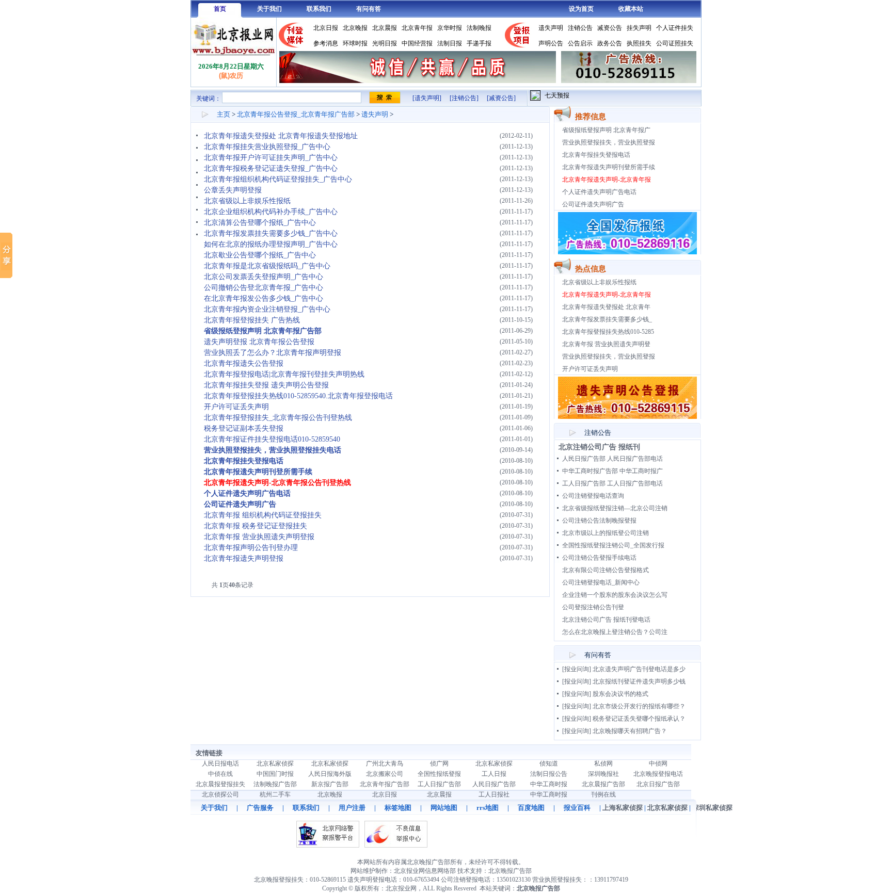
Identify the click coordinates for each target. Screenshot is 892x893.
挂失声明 (639, 27)
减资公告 (609, 27)
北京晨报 (384, 27)
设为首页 (581, 8)
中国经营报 (417, 43)
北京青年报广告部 (384, 784)
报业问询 (576, 669)
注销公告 (580, 27)
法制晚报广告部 (275, 784)
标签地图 (398, 807)
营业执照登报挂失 (557, 879)
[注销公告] (464, 98)
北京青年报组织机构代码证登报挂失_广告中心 (278, 179)
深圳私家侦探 (712, 807)
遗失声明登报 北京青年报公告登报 (259, 342)
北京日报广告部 (658, 784)
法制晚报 (479, 27)
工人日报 (494, 773)
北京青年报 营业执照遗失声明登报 (259, 537)
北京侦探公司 (220, 794)
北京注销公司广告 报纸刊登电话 (606, 619)
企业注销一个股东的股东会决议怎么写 (614, 594)
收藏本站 (630, 8)
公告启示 (580, 43)
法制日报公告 (548, 773)
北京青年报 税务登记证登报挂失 (255, 526)
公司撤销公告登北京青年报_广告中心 (263, 287)
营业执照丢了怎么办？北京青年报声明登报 (272, 352)
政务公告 (609, 43)
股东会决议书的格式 (620, 693)
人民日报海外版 (330, 773)
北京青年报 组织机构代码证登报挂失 (263, 515)
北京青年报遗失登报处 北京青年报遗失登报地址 (281, 136)
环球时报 (355, 43)
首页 (220, 8)
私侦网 (603, 763)
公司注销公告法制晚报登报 (599, 520)
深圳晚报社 (603, 773)
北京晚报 (355, 27)
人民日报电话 (220, 763)
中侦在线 (220, 773)
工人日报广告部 (439, 784)
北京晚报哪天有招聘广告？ (630, 731)
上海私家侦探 (622, 807)
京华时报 (449, 27)
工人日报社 (494, 794)
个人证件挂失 (674, 27)
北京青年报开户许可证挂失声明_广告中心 (271, 157)
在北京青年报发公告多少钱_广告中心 (263, 298)
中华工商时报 (548, 784)
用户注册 (352, 807)
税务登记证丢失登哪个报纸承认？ (639, 718)
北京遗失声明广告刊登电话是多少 (639, 669)
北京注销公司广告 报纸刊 (599, 447)
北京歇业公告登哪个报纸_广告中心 (260, 255)
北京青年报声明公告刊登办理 (251, 547)
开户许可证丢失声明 (236, 407)
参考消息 (325, 43)
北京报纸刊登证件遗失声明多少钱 (639, 681)
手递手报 (479, 43)
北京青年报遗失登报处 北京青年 (606, 307)
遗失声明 (550, 27)
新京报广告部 (329, 784)
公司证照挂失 (674, 43)
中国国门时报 (275, 773)
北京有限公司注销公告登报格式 (605, 570)
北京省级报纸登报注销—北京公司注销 (614, 508)
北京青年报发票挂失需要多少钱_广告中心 (271, 233)
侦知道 (548, 763)
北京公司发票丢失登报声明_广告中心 (263, 277)
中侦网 (658, 763)
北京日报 (325, 27)
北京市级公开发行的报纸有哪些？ (639, 706)
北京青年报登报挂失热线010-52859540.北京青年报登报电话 (298, 396)
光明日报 (384, 43)
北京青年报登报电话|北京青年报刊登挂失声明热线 (284, 374)
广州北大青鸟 (384, 763)
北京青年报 (417, 27)
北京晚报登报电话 (658, 773)
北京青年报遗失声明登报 (243, 558)
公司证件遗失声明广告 (593, 204)
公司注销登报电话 (465, 879)
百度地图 (531, 807)
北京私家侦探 (275, 763)
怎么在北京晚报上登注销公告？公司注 (614, 632)
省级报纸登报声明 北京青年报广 (606, 130)
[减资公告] (501, 98)
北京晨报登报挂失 (220, 784)
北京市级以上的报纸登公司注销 (605, 533)
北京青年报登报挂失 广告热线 (252, 320)
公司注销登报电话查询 (593, 495)
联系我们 (319, 8)
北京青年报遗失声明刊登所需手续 (608, 167)
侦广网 (439, 763)
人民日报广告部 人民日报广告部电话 (612, 458)
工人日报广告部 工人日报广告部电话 (612, 483)
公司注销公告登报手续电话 (599, 557)
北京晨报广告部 (603, 784)
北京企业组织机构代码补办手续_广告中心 (271, 212)
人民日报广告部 (494, 784)
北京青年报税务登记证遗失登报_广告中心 (271, 168)
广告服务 (260, 807)
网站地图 (444, 807)
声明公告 (550, 43)
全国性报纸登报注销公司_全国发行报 (613, 545)
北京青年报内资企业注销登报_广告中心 (267, 309)
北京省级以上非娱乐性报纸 (247, 201)
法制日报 (449, 43)
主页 (223, 114)
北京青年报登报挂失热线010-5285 (608, 331)
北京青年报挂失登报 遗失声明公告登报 (266, 385)
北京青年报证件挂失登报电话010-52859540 (272, 439)
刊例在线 (603, 794)
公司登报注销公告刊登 (593, 607)
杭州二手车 (275, 794)
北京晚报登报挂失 (279, 879)
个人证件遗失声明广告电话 (599, 192)
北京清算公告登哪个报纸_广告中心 (260, 222)
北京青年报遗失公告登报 (243, 363)
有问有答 (368, 8)
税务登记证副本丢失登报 (243, 428)
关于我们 (269, 8)
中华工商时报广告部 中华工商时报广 (612, 471)
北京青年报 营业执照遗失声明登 (606, 344)
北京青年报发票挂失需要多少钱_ (607, 319)
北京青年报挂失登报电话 (596, 154)
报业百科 (577, 807)
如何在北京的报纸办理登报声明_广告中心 (271, 244)
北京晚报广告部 (510, 870)
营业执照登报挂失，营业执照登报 (608, 142)
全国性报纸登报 (439, 773)
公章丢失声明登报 (233, 190)
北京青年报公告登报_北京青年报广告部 (296, 114)
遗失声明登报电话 (372, 879)
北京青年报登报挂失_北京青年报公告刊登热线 (278, 417)
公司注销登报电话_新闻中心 (601, 582)
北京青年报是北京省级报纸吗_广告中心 (267, 266)
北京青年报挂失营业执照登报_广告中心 (267, 147)
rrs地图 (487, 807)
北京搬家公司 (384, 773)
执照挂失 (639, 43)
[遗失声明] (426, 98)
